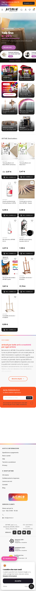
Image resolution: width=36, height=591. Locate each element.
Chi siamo (5, 475)
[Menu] (2, 9)
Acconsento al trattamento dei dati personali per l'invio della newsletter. (15, 403)
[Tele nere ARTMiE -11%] (18, 38)
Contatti (5, 484)
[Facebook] (14, 532)
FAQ (3, 459)
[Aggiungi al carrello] (10, 177)
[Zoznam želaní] (30, 10)
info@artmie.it (8, 518)
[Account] (26, 10)
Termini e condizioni (9, 462)
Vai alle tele (8, 47)
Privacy (4, 465)
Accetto (18, 581)
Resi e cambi (6, 455)
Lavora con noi (7, 481)
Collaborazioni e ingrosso (10, 478)
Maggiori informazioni (10, 576)
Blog (3, 487)
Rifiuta (5, 586)
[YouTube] (24, 532)
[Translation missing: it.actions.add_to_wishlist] (15, 144)
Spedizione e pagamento (10, 452)
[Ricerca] (21, 10)
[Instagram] (19, 532)
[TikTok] (29, 532)
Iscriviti (29, 398)
